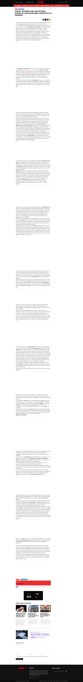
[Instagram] (60, 2)
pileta (34, 586)
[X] (63, 2)
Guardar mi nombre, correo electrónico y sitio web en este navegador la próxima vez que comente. (32, 656)
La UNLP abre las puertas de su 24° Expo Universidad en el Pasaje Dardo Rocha (45, 615)
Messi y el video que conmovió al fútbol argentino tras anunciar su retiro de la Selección (21, 615)
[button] (66, 5)
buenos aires (26, 586)
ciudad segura (31, 586)
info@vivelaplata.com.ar (36, 677)
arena (19, 586)
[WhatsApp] (65, 2)
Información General (24, 579)
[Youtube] (66, 2)
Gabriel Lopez (20, 583)
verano (17, 588)
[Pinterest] (48, 20)
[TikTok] (62, 2)
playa (37, 586)
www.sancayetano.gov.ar (28, 70)
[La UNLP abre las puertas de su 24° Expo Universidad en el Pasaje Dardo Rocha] (45, 608)
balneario (22, 586)
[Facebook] (59, 2)
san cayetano (44, 586)
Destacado (18, 579)
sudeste (48, 586)
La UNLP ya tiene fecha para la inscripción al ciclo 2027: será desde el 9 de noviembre (33, 615)
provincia (40, 586)
